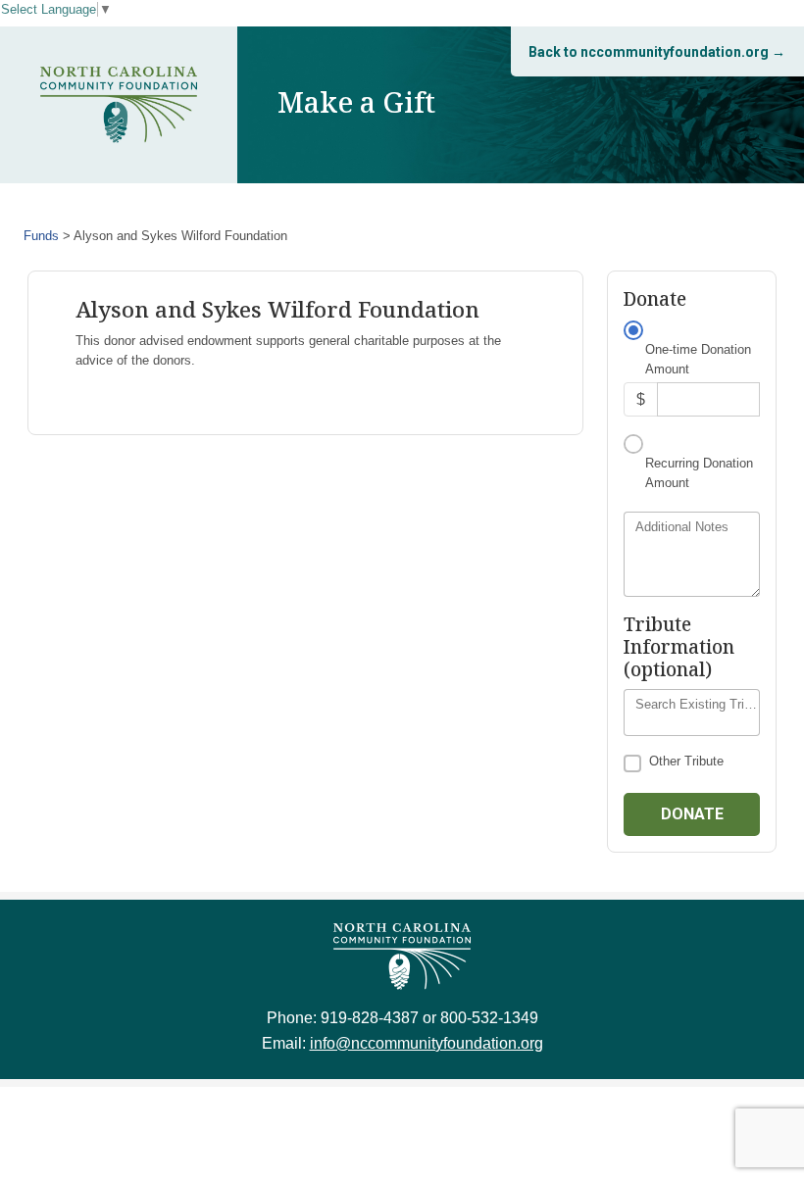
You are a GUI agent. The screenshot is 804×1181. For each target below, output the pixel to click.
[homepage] (118, 105)
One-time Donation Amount (698, 359)
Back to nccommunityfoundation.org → (656, 52)
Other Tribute (686, 761)
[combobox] (692, 712)
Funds (41, 235)
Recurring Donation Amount (699, 473)
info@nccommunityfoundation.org (426, 1043)
